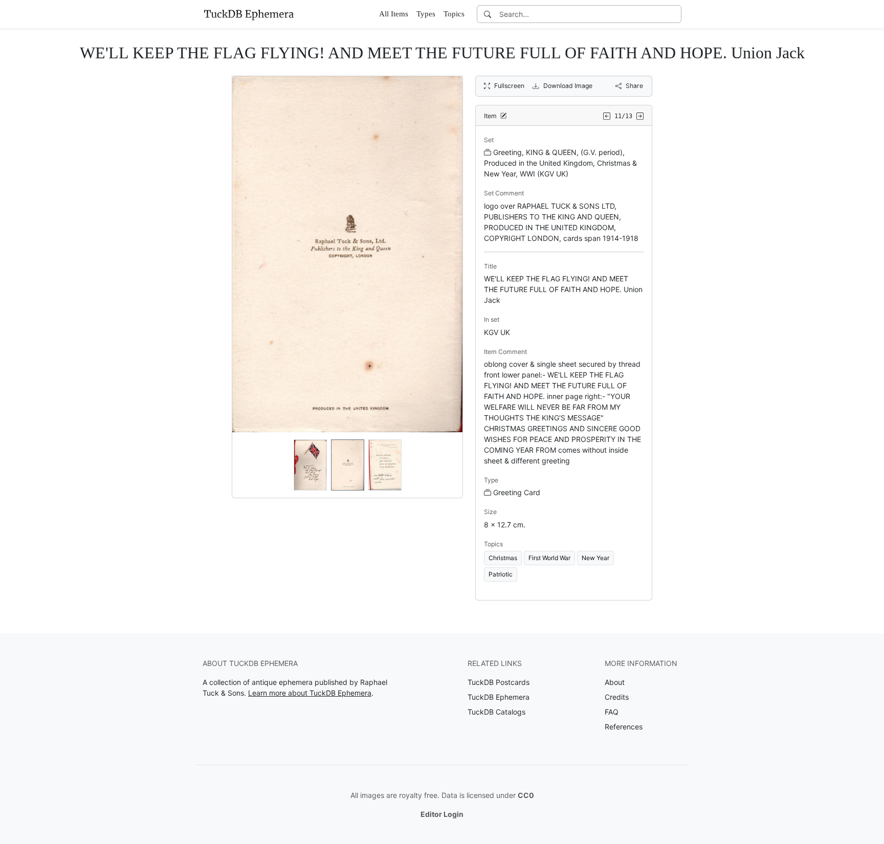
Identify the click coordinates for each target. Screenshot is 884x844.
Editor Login (442, 814)
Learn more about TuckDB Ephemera (309, 692)
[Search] (487, 14)
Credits (617, 697)
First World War (549, 558)
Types (425, 14)
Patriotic (501, 574)
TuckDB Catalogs (496, 711)
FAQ (611, 711)
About (615, 682)
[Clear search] (674, 14)
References (624, 726)
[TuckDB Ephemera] (249, 13)
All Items (393, 14)
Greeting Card (516, 492)
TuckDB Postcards (498, 682)
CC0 (526, 795)
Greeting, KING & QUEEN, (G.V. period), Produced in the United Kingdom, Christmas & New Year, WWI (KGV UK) (560, 163)
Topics (454, 14)
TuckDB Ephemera (498, 697)
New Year (595, 558)
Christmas (503, 558)
